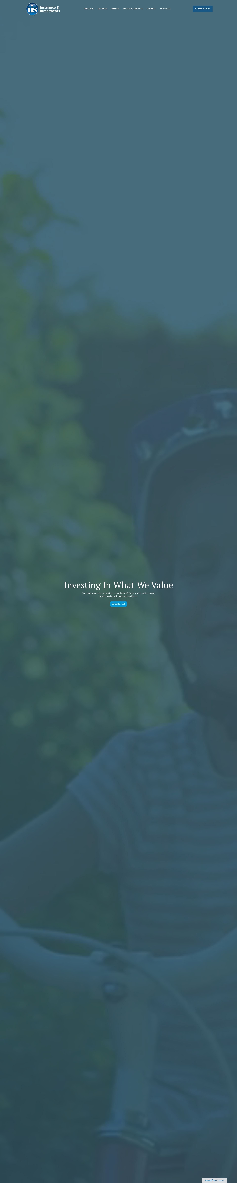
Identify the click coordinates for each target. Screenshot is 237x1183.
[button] (89, 9)
